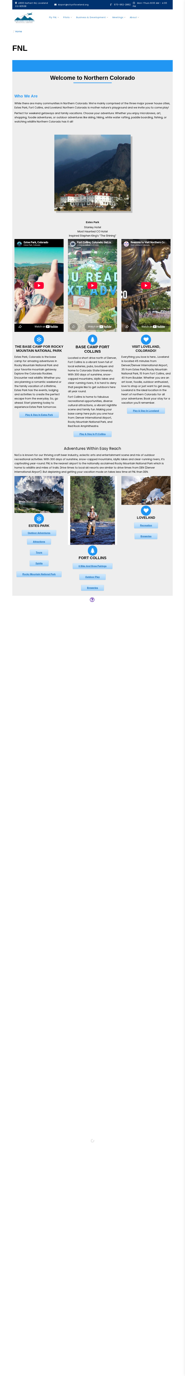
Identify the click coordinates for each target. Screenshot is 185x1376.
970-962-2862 (122, 4)
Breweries (92, 587)
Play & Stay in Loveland (146, 410)
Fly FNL (53, 17)
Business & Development (91, 17)
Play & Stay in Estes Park (39, 414)
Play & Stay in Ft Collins (92, 434)
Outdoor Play (92, 577)
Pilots (66, 17)
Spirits (39, 563)
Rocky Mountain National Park (39, 574)
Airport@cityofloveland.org (73, 4)
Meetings (117, 17)
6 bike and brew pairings (93, 566)
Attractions (39, 541)
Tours (39, 552)
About (133, 17)
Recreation (146, 525)
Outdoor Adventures (39, 533)
